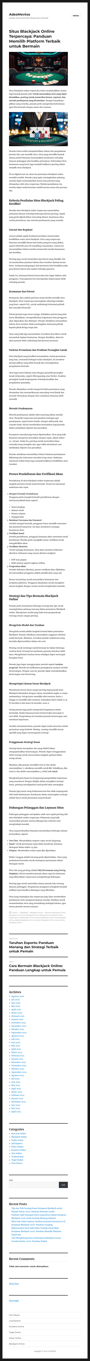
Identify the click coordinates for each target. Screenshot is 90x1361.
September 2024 (19, 1072)
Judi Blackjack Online (26, 918)
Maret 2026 (16, 1013)
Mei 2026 (15, 1006)
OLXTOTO (52, 1351)
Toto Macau (16, 1163)
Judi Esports (16, 1143)
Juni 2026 (15, 1003)
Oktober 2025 (17, 1029)
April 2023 (16, 1111)
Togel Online (17, 1160)
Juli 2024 (15, 1079)
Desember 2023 (18, 1102)
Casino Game (17, 1140)
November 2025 (18, 1026)
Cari (11, 1180)
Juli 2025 (15, 1039)
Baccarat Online (18, 1133)
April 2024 (16, 1088)
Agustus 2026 (17, 996)
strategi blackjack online (24, 920)
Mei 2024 (15, 1085)
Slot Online (16, 1153)
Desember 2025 (18, 1022)
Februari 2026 (17, 1016)
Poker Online (17, 1147)
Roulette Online (18, 1150)
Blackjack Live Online (17, 915)
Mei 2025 (15, 1046)
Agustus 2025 (17, 1036)
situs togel (14, 1300)
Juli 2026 (15, 999)
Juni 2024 (15, 1082)
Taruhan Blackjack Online (44, 920)
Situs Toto (14, 1283)
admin (15, 913)
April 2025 (16, 1049)
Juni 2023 (15, 1105)
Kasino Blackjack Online (45, 918)
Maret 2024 (16, 1092)
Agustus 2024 (17, 1075)
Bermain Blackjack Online (55, 913)
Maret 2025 (16, 1052)
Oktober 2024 (17, 1069)
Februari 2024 (17, 1095)
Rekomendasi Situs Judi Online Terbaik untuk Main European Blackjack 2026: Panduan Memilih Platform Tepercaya (36, 1231)
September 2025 (19, 1032)
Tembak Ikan (17, 1156)
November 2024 (18, 1065)
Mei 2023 (15, 1108)
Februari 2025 (17, 1055)
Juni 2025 (15, 1042)
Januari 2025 (17, 1059)
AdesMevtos (19, 14)
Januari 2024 (17, 1098)
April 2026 (16, 1009)
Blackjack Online (36, 913)
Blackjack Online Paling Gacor (38, 915)
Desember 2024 (18, 1062)
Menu (76, 16)
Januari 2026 (17, 1019)
